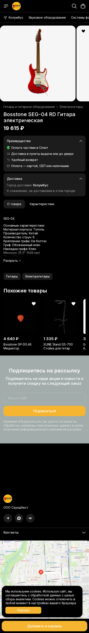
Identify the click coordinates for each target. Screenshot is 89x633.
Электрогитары (71, 107)
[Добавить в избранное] (83, 31)
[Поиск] (74, 6)
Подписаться (44, 411)
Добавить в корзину (44, 626)
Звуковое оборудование (47, 17)
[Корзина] (83, 6)
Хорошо (23, 610)
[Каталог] (6, 6)
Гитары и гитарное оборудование (29, 107)
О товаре (14, 204)
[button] (12, 276)
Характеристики (42, 204)
